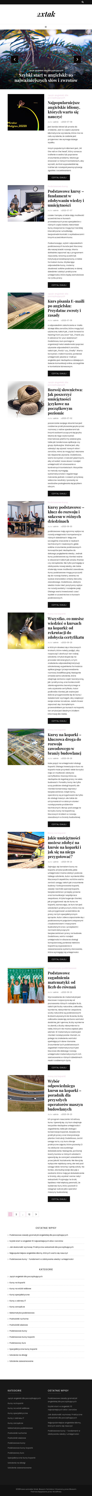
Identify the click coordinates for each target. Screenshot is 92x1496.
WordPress (57, 1492)
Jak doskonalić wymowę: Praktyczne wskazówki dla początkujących (46, 75)
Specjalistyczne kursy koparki (23, 1349)
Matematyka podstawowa (62, 968)
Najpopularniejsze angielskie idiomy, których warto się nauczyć (64, 109)
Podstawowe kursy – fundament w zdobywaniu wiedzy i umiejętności (66, 198)
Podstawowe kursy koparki (22, 1337)
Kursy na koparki (57, 613)
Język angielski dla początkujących (46, 65)
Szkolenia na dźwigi (18, 1355)
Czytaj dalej (59, 177)
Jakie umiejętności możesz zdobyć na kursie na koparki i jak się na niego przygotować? (64, 847)
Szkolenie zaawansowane (21, 1361)
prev (14, 59)
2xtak (46, 14)
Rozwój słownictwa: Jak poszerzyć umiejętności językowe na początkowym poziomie (65, 401)
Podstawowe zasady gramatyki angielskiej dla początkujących (38, 1235)
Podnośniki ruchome (19, 1318)
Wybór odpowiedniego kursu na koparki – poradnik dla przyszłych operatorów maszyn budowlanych (65, 1095)
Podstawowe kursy (58, 186)
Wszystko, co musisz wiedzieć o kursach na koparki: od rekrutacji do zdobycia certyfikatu (66, 628)
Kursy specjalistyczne (19, 1294)
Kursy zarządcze (17, 1306)
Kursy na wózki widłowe (20, 1288)
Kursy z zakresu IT (17, 1300)
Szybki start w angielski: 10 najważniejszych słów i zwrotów (36, 1241)
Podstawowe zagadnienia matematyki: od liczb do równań (62, 979)
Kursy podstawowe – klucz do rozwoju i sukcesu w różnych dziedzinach (66, 514)
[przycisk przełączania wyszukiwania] (83, 2)
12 (30, 1214)
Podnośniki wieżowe (18, 1325)
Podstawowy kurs (17, 1343)
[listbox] (46, 59)
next (77, 59)
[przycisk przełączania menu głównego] (46, 27)
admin (56, 122)
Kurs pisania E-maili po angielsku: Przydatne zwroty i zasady (66, 308)
